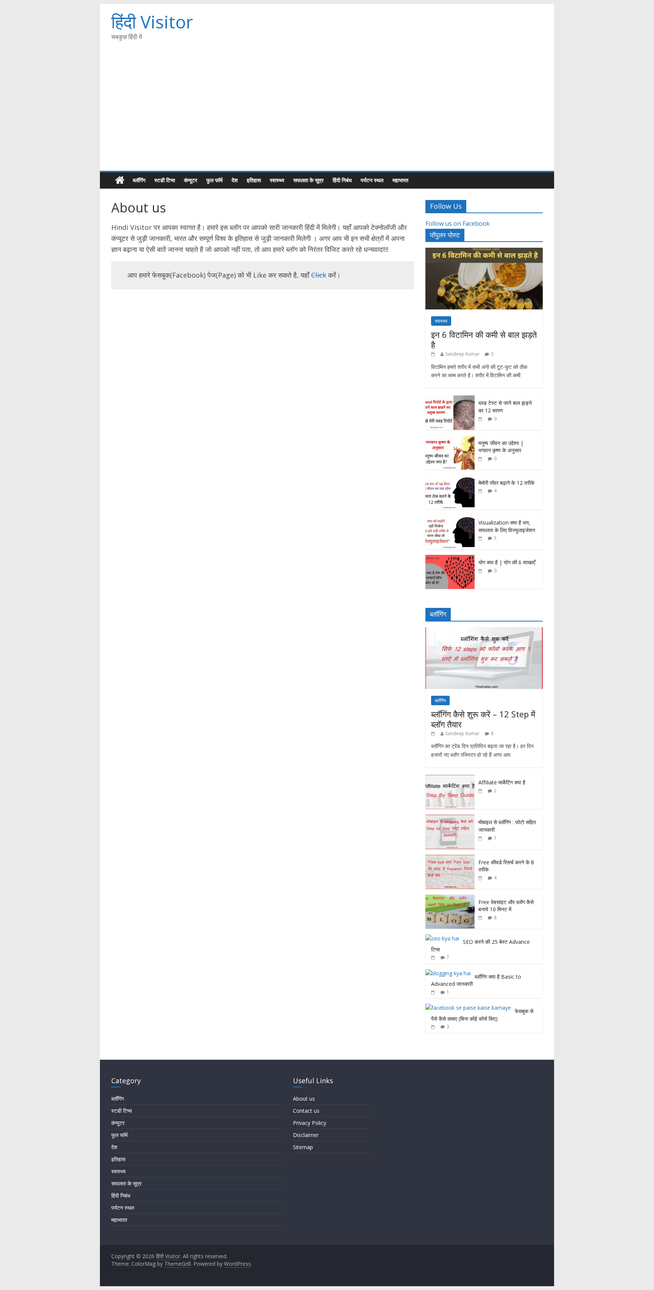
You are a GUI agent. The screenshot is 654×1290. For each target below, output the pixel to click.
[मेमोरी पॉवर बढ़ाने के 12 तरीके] (450, 479)
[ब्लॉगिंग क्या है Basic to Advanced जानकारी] (448, 973)
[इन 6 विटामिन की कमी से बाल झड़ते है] (484, 251)
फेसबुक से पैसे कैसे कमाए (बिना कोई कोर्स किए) (482, 1014)
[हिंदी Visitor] (119, 180)
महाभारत (400, 180)
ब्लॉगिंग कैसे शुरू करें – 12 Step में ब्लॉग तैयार (483, 718)
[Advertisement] (327, 114)
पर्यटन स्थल (372, 180)
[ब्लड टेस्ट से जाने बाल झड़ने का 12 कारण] (450, 399)
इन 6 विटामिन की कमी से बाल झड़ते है (484, 339)
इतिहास (254, 180)
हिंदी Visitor (152, 21)
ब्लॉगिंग (139, 180)
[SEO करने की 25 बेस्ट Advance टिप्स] (442, 938)
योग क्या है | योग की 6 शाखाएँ (506, 562)
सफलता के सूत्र (308, 180)
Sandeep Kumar (462, 354)
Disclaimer (306, 1135)
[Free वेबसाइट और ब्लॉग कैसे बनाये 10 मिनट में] (450, 898)
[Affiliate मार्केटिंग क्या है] (450, 778)
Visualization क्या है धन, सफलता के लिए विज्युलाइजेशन (506, 526)
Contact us (306, 1110)
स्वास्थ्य (277, 180)
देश (235, 180)
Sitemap (303, 1147)
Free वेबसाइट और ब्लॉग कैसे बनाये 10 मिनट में (506, 905)
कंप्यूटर (190, 180)
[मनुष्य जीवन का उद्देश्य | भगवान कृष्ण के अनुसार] (450, 439)
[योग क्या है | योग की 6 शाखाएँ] (450, 558)
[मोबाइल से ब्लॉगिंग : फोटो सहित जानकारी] (450, 818)
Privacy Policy (309, 1122)
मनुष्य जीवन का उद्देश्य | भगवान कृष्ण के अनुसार (500, 446)
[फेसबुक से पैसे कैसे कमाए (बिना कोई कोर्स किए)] (468, 1007)
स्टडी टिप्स (164, 180)
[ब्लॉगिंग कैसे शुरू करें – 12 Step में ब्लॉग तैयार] (484, 631)
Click (318, 275)
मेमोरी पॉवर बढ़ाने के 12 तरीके (506, 482)
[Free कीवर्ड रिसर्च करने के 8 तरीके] (450, 858)
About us (304, 1098)
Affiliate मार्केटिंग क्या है (501, 782)
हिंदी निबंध (342, 180)
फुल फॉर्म (214, 180)
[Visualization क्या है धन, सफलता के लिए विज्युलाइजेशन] (450, 519)
